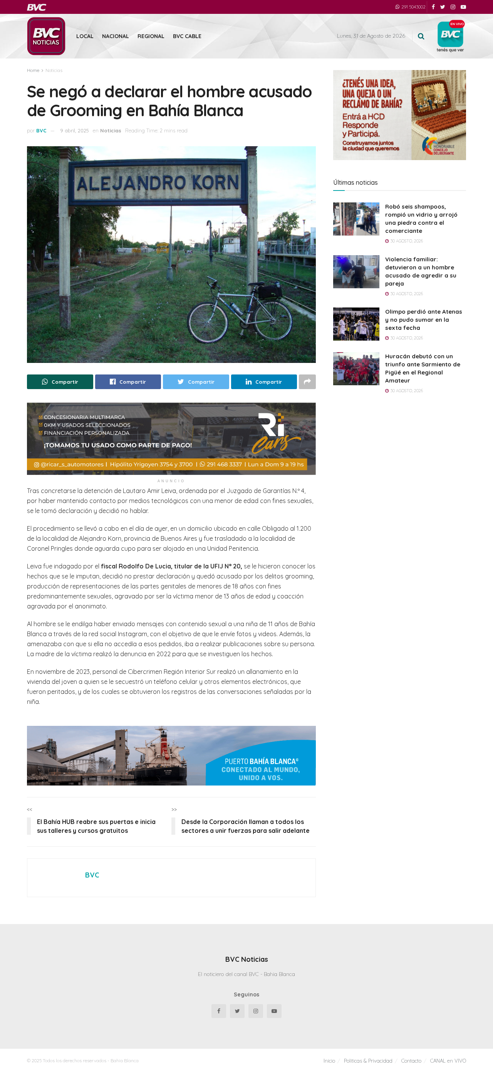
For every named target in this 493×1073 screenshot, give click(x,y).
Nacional (115, 36)
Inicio (329, 1061)
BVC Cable (187, 36)
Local (85, 36)
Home (33, 70)
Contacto (411, 1061)
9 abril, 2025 (74, 130)
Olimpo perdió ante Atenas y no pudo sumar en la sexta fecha (423, 319)
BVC (41, 130)
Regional (151, 36)
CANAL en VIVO (448, 1061)
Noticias (53, 70)
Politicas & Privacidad (368, 1061)
